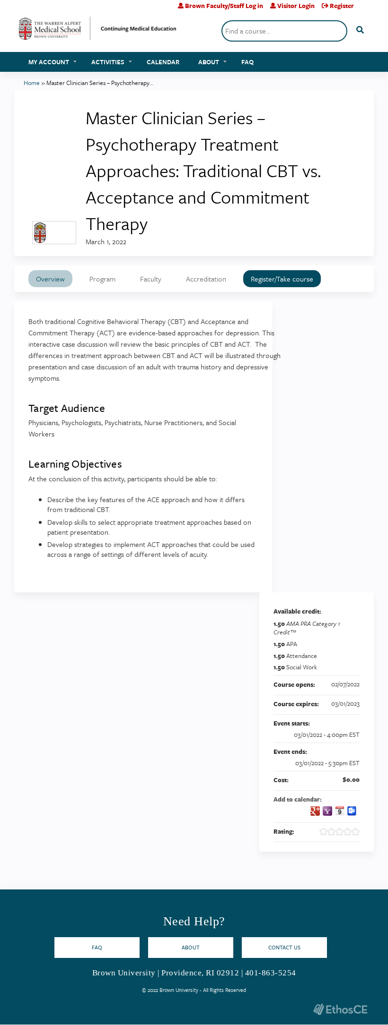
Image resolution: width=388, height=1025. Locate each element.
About (208, 62)
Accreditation (206, 278)
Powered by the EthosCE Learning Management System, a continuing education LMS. (340, 1009)
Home (32, 82)
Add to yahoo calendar (327, 811)
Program (102, 278)
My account (48, 62)
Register (342, 5)
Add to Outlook (352, 811)
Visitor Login (296, 5)
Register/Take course (282, 278)
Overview (50, 278)
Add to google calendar (315, 811)
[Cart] (365, 9)
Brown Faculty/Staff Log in (224, 5)
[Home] (97, 32)
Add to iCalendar (339, 810)
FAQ (247, 62)
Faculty (150, 278)
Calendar (163, 62)
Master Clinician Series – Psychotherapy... (99, 82)
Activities (107, 62)
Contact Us (284, 947)
